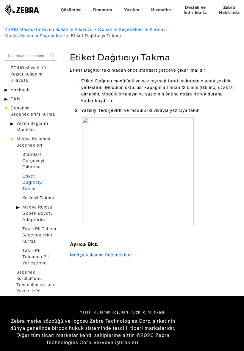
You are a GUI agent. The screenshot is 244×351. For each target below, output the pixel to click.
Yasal (85, 312)
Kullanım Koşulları (111, 312)
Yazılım (131, 10)
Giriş (15, 99)
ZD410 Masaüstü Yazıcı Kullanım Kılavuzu (48, 30)
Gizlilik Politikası (148, 312)
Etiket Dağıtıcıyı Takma (32, 182)
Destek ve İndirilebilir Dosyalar (195, 11)
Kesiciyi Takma (38, 198)
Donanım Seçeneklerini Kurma (130, 30)
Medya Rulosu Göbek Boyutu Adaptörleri (37, 213)
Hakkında (20, 90)
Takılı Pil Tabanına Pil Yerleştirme (35, 257)
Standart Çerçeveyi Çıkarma (33, 161)
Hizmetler (161, 10)
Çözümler (71, 10)
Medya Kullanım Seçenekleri (34, 36)
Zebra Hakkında (229, 10)
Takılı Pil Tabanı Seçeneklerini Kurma (39, 235)
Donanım (102, 10)
